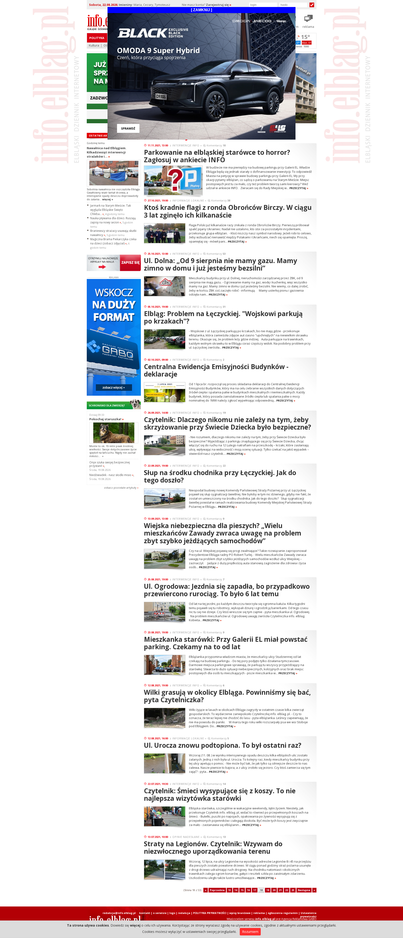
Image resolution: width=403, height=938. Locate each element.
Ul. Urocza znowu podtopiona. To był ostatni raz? (222, 745)
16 (248, 890)
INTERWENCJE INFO (185, 145)
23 (293, 890)
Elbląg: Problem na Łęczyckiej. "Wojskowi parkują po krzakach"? (223, 317)
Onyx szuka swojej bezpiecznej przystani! (109, 464)
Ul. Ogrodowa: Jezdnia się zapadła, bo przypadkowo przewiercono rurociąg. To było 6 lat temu (227, 590)
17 (254, 890)
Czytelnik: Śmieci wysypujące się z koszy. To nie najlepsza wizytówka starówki (219, 794)
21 (280, 890)
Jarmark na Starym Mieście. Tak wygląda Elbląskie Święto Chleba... (110, 210)
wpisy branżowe (239, 913)
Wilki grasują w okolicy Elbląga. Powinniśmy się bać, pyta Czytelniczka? (227, 696)
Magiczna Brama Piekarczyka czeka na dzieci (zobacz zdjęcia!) (113, 241)
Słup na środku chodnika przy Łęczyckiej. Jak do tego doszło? (220, 476)
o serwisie (160, 913)
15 (242, 890)
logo (172, 913)
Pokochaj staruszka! (106, 419)
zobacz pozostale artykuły (120, 487)
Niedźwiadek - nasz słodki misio (111, 475)
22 (286, 890)
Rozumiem (250, 931)
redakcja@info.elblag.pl (119, 913)
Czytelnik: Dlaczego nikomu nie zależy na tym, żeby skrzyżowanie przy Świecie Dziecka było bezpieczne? (227, 423)
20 (274, 890)
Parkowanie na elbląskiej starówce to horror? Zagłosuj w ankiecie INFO (217, 156)
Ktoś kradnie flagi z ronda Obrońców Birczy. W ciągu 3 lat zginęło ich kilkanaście (228, 211)
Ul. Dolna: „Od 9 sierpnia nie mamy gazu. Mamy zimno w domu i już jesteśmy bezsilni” (220, 264)
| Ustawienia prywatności (307, 914)
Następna (304, 890)
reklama (259, 913)
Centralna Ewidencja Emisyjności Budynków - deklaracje (216, 370)
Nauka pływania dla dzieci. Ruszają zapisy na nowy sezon (113, 220)
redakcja (184, 913)
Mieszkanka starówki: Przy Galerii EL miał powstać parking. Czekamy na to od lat (225, 643)
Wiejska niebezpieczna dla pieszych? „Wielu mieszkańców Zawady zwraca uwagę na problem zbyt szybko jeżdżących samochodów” (222, 533)
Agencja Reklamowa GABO (298, 919)
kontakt (144, 913)
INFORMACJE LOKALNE (188, 200)
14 (235, 890)
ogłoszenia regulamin (283, 913)
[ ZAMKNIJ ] (201, 10)
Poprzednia (217, 890)
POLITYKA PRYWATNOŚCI (209, 913)
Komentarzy (216, 145)
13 (229, 890)
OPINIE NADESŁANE (186, 837)
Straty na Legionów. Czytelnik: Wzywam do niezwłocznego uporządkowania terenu (213, 847)
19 (267, 890)
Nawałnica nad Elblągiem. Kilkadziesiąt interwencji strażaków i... (106, 152)
